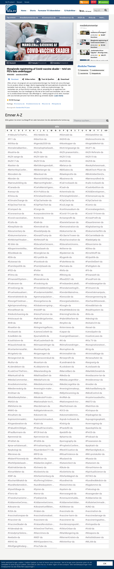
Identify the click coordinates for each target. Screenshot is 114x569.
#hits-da (92, 18)
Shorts (33, 10)
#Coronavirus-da (49, 18)
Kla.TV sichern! (9, 2)
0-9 (106, 130)
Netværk (19, 2)
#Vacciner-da (46, 104)
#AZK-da (81, 18)
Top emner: (11, 17)
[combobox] (89, 120)
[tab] (14, 79)
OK (104, 563)
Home (24, 10)
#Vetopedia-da (56, 104)
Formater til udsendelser (49, 10)
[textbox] (89, 121)
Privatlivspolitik (40, 567)
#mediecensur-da (67, 18)
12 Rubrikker (70, 10)
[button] (84, 2)
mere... (102, 17)
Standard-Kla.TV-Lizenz (23, 107)
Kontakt (27, 2)
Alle (57, 126)
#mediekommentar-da (29, 18)
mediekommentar (89, 25)
